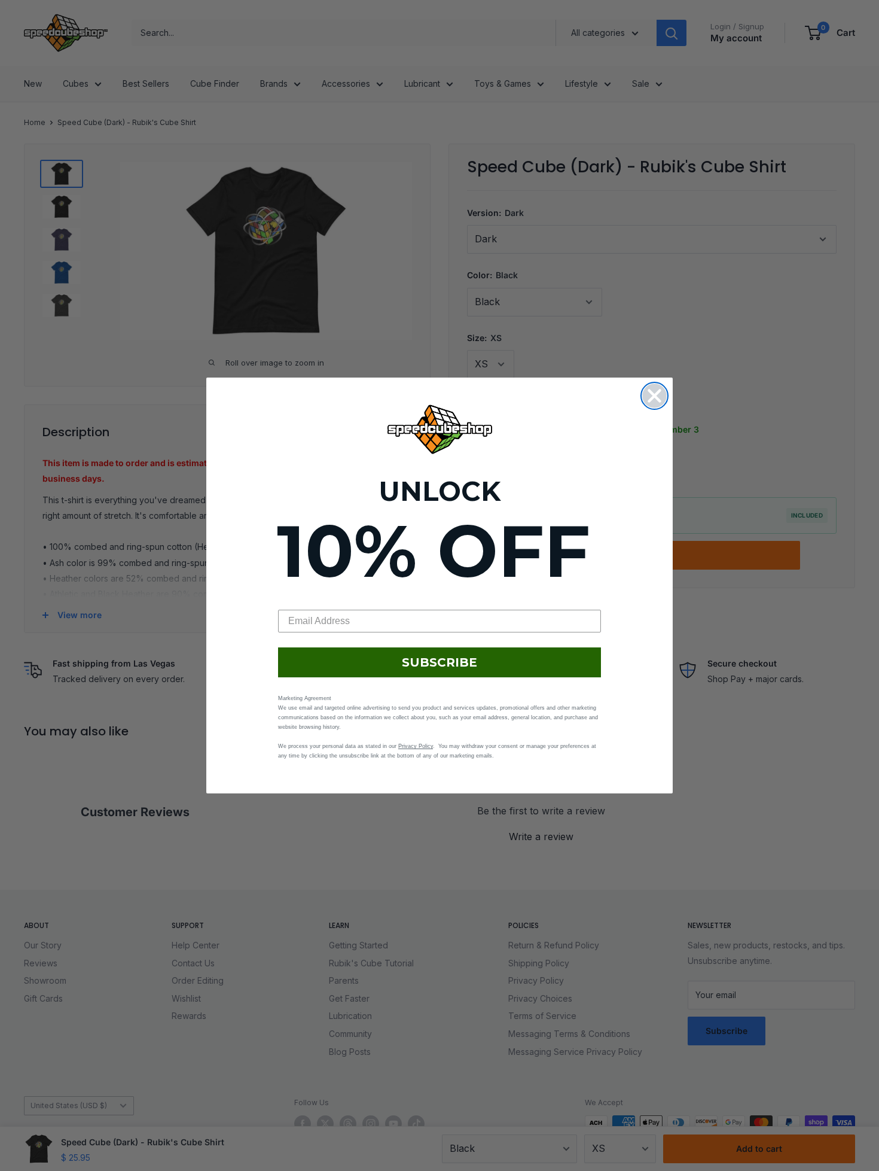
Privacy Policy (415, 746)
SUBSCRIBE (439, 662)
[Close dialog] (654, 395)
